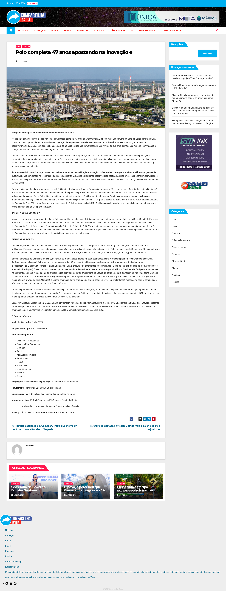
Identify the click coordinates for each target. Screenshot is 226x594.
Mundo (175, 268)
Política (99, 30)
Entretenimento (148, 30)
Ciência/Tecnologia (121, 30)
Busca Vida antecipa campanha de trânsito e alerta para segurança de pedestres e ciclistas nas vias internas (194, 111)
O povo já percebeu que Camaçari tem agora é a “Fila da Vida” (86, 490)
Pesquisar (177, 44)
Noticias (23, 30)
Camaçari (40, 30)
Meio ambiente (172, 30)
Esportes (82, 30)
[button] (217, 30)
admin (31, 445)
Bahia (54, 30)
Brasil (67, 30)
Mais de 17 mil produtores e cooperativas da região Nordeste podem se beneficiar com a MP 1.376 (193, 98)
